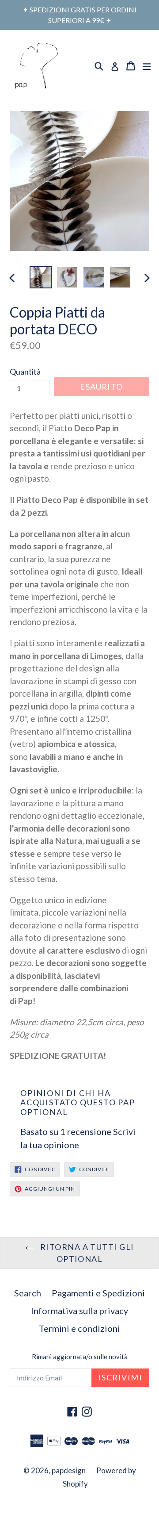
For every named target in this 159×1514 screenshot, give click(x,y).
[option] (40, 277)
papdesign (69, 1470)
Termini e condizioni (79, 1328)
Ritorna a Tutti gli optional (86, 1253)
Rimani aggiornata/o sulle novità (80, 1357)
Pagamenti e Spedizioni (98, 1293)
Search (27, 1293)
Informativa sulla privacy (79, 1310)
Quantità (25, 371)
